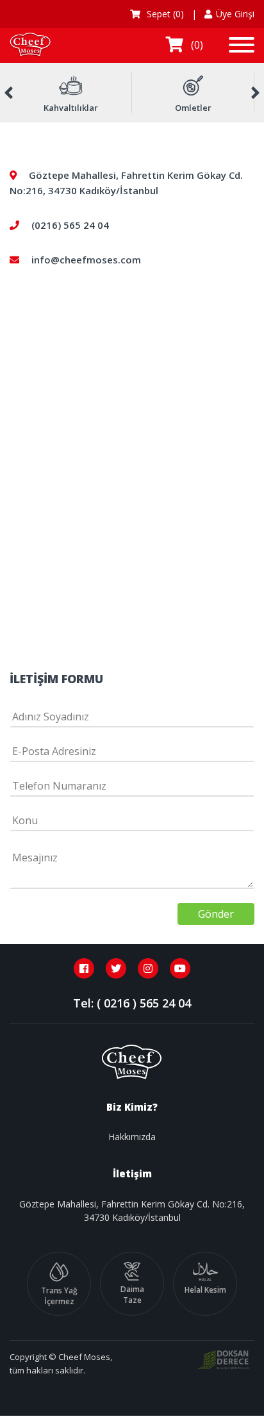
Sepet (164, 14)
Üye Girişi (235, 14)
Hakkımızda (132, 1137)
